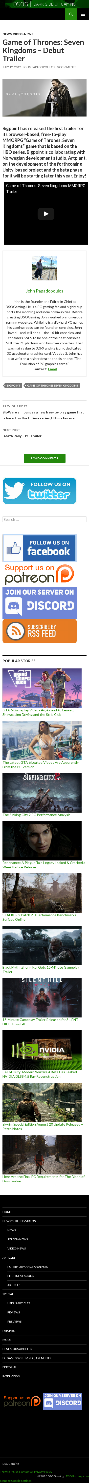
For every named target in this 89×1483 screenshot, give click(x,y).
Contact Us (26, 1472)
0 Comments (66, 67)
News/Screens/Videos (19, 1221)
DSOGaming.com (77, 1476)
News (7, 34)
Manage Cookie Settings (16, 1481)
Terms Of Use (9, 1472)
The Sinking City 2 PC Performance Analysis (36, 815)
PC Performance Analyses (27, 1266)
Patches (8, 1330)
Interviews (11, 1376)
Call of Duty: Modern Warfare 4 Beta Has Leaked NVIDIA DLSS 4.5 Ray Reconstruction (39, 1074)
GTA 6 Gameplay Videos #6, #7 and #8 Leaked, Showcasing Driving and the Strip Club (38, 712)
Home (7, 1212)
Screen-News (17, 1239)
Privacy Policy (43, 1472)
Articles (8, 1257)
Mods (6, 1340)
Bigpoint (13, 385)
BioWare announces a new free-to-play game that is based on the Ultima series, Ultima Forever (43, 412)
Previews (14, 1321)
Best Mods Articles (17, 1349)
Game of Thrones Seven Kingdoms (52, 385)
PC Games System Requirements (26, 1358)
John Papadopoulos (39, 67)
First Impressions (20, 1276)
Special (8, 1294)
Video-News (23, 34)
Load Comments (44, 458)
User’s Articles (18, 1303)
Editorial (9, 1367)
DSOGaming (10, 1463)
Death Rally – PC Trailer (22, 433)
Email (52, 369)
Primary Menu (83, 14)
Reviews (13, 1312)
